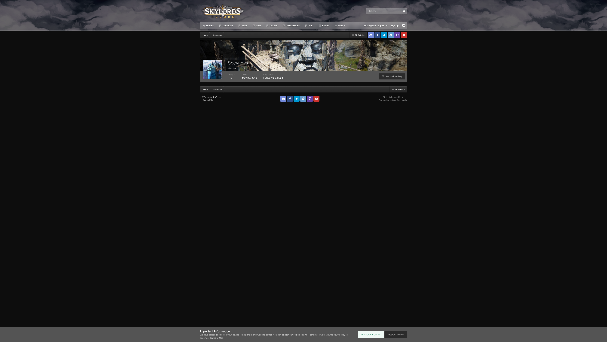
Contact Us (208, 100)
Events (325, 25)
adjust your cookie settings (295, 334)
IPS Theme (205, 97)
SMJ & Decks (293, 25)
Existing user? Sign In (375, 25)
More (341, 25)
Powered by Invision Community (393, 100)
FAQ (258, 25)
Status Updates (390, 11)
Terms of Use (216, 338)
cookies (220, 334)
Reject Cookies (396, 334)
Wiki (310, 25)
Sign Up (395, 25)
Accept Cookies (372, 334)
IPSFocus (217, 97)
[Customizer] (403, 25)
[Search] (404, 11)
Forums (210, 25)
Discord (273, 25)
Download (227, 25)
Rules (244, 25)
